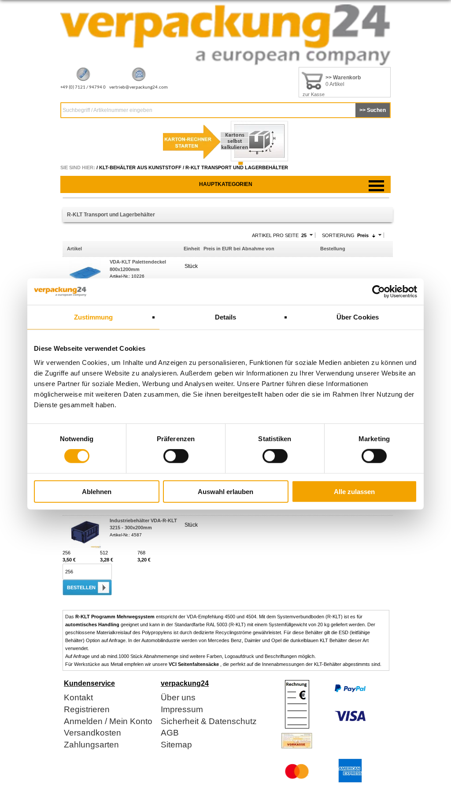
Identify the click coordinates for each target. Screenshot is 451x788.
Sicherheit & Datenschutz (209, 721)
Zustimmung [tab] (93, 317)
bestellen (81, 587)
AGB (170, 733)
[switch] (176, 456)
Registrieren (87, 710)
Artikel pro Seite (275, 235)
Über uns (178, 698)
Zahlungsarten (91, 745)
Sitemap (176, 745)
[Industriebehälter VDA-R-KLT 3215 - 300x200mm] (85, 546)
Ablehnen (96, 491)
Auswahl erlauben (225, 491)
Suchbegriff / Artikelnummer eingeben (107, 110)
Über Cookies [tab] (357, 317)
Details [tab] (226, 317)
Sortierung (338, 235)
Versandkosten (92, 733)
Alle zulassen (354, 491)
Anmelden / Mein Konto (108, 721)
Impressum (182, 710)
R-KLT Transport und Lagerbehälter (236, 167)
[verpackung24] (225, 63)
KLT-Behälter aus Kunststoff (140, 167)
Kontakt (78, 698)
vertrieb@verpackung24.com (138, 87)
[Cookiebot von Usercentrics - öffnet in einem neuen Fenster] (378, 291)
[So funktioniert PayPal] (350, 690)
